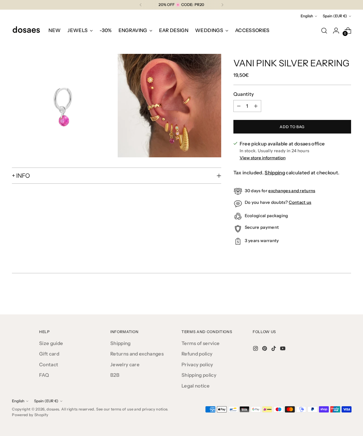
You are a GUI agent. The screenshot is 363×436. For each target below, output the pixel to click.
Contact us (300, 202)
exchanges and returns (291, 190)
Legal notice (196, 386)
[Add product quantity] (256, 106)
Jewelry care (125, 364)
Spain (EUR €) (335, 16)
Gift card (49, 354)
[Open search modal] (324, 30)
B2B (114, 375)
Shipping (275, 172)
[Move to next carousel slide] (346, 295)
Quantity (243, 94)
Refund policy (197, 354)
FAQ (44, 375)
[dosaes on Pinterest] (265, 350)
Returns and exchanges (137, 354)
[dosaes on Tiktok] (274, 350)
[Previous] (140, 5)
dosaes (53, 409)
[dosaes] (26, 30)
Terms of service (201, 343)
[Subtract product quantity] (239, 106)
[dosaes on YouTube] (283, 350)
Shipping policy (199, 375)
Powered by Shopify (30, 414)
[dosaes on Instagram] (256, 350)
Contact (48, 364)
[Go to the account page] (336, 30)
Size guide (51, 343)
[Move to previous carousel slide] (333, 295)
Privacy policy (197, 364)
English (307, 16)
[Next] (222, 5)
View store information (263, 157)
